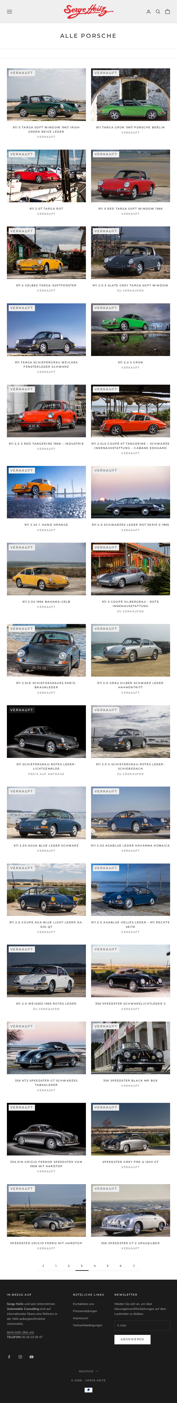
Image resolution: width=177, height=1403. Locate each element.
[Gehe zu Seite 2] (43, 1266)
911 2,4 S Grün (130, 362)
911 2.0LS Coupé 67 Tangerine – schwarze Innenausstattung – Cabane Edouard (131, 446)
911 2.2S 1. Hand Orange (46, 524)
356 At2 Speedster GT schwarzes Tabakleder (46, 1082)
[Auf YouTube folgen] (31, 1357)
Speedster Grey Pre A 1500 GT (131, 1161)
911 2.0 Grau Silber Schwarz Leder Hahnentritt (130, 685)
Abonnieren (132, 1339)
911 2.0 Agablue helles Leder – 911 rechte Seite (130, 924)
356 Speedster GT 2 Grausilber (130, 1243)
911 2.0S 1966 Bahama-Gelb (46, 601)
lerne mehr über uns (20, 1332)
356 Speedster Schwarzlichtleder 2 (130, 1003)
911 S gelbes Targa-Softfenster (46, 285)
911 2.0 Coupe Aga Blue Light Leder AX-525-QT (46, 924)
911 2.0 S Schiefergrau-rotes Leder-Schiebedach (130, 766)
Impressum (80, 1318)
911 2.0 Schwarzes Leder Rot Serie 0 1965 (130, 524)
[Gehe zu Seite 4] (133, 1266)
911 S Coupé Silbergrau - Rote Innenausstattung (130, 604)
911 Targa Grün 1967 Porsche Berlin (130, 127)
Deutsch (86, 1371)
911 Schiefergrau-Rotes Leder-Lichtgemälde (46, 766)
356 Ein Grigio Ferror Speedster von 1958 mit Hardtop (46, 1164)
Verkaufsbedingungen (87, 1325)
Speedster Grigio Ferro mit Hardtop (46, 1243)
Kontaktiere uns (83, 1304)
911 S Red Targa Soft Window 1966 (130, 208)
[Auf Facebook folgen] (9, 1357)
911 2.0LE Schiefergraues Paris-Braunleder (46, 685)
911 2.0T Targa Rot (46, 208)
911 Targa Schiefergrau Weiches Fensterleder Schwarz (46, 364)
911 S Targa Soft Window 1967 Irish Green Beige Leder (46, 129)
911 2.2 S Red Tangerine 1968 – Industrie (46, 443)
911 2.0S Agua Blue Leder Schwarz (46, 845)
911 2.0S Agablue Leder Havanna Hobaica (130, 845)
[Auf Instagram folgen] (20, 1357)
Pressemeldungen (85, 1311)
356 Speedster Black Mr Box (130, 1080)
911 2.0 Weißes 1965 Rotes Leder (46, 1003)
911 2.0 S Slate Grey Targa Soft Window (131, 285)
